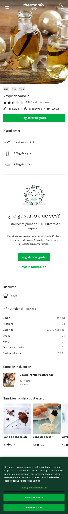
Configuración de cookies (34, 487)
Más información (34, 267)
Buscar (61, 8)
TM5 (21, 89)
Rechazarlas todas (33, 497)
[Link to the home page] (34, 6)
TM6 (14, 89)
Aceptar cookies (34, 507)
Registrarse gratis (34, 118)
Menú (7, 8)
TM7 (6, 89)
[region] (34, 485)
